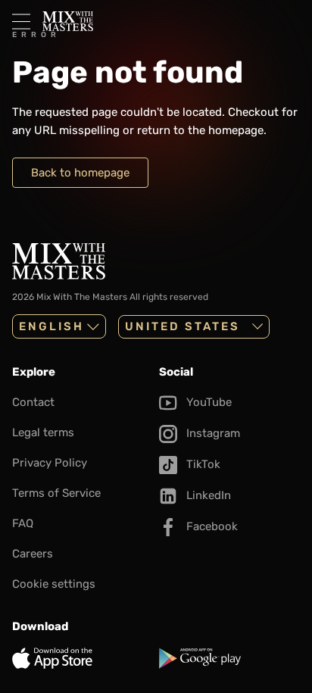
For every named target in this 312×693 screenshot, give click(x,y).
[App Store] (82, 658)
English (51, 326)
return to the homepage (200, 130)
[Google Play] (229, 658)
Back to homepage (80, 172)
